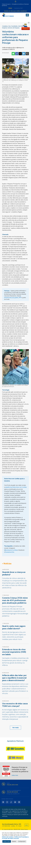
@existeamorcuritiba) (11, 550)
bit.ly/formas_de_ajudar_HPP (12, 297)
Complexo (5, 26)
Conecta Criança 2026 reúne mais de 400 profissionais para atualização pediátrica (15, 600)
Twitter (20, 53)
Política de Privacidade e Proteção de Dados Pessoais (15, 837)
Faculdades (14, 26)
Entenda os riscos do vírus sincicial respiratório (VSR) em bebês (14, 652)
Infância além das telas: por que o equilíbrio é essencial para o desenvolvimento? (14, 678)
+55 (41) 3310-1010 (12, 785)
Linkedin (23, 53)
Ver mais (15, 727)
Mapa (26, 825)
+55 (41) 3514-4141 (12, 792)
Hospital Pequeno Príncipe (8, 15)
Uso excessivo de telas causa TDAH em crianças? (15, 704)
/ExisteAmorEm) (9, 552)
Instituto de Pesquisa (13, 28)
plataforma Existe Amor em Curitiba (16, 487)
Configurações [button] (21, 841)
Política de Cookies (7, 837)
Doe (9, 26)
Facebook (16, 53)
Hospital (4, 28)
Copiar (27, 53)
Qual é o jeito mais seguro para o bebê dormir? (13, 627)
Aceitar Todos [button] (6, 841)
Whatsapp (13, 53)
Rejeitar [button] (14, 841)
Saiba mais (15, 775)
